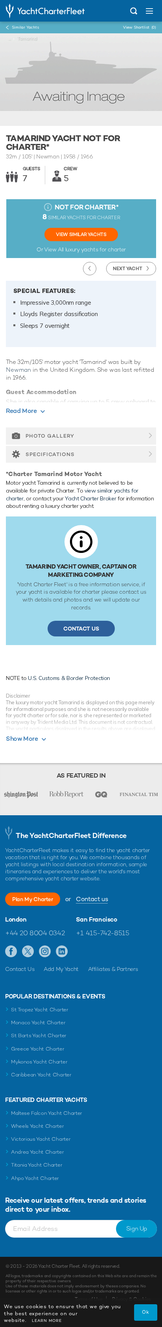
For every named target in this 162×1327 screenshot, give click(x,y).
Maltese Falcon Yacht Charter (46, 1113)
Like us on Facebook (11, 951)
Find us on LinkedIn (62, 951)
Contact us (92, 899)
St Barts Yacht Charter (38, 1035)
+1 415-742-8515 (102, 933)
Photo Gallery (50, 436)
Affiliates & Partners (113, 969)
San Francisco (96, 919)
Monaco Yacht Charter (38, 1022)
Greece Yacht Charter (37, 1048)
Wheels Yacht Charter (37, 1126)
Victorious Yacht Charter (40, 1139)
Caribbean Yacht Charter (41, 1074)
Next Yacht (127, 268)
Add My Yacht (61, 969)
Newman (18, 369)
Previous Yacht (89, 268)
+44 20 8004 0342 (34, 933)
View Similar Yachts (81, 234)
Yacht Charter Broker (90, 498)
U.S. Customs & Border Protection (69, 678)
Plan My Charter (32, 899)
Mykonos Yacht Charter (39, 1061)
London (16, 919)
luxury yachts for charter (95, 249)
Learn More (47, 1320)
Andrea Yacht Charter (37, 1152)
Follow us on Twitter (28, 951)
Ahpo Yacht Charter (35, 1178)
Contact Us (81, 628)
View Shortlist (139, 27)
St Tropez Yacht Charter (39, 1009)
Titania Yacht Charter (36, 1165)
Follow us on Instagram (45, 951)
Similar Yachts (25, 27)
